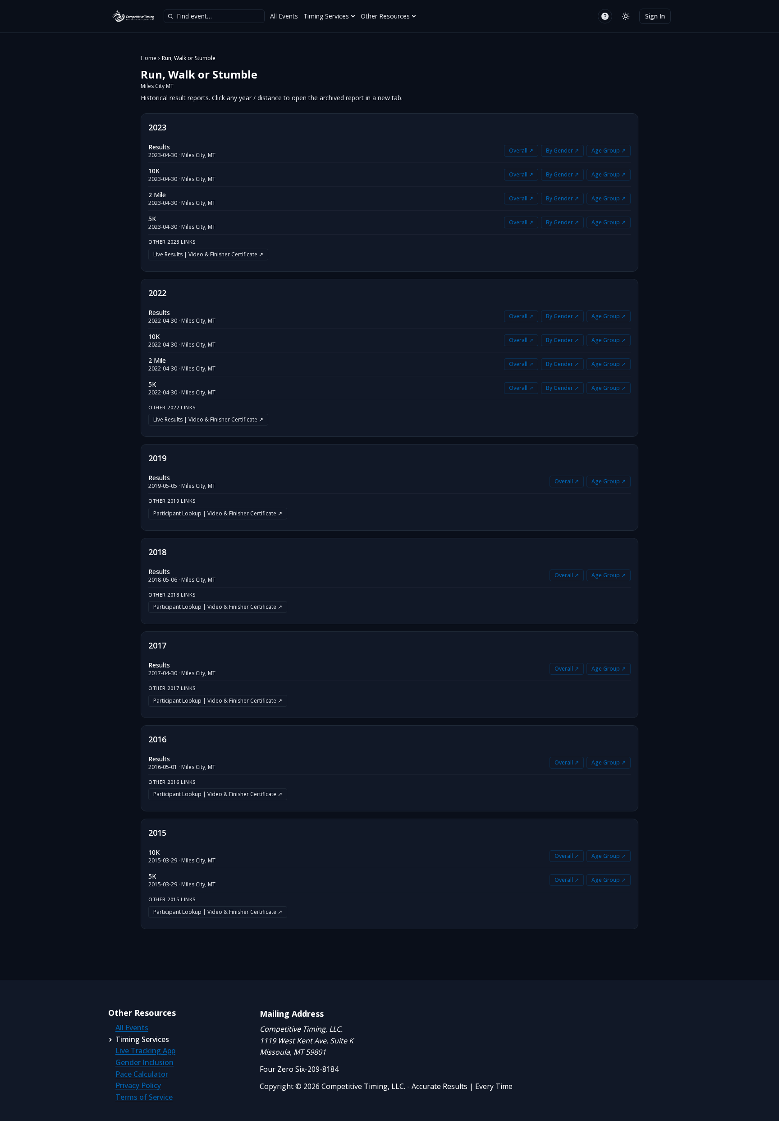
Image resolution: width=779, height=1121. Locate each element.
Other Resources (385, 16)
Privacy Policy (138, 1085)
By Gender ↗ (562, 150)
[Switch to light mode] (626, 16)
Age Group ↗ (608, 150)
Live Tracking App (145, 1051)
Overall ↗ (521, 150)
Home (148, 58)
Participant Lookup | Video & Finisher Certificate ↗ (217, 513)
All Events (284, 16)
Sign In (655, 16)
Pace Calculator (141, 1074)
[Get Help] (605, 16)
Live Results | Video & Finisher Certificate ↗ (208, 254)
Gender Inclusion (144, 1062)
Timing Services (326, 16)
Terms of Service (144, 1097)
